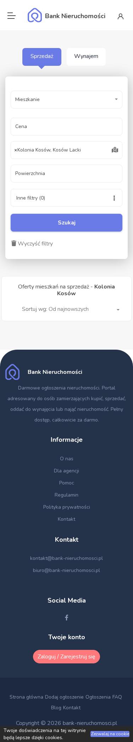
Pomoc (66, 482)
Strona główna (26, 697)
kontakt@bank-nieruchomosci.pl (66, 558)
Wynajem (86, 56)
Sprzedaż (42, 56)
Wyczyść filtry (34, 244)
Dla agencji (66, 470)
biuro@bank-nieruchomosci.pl (66, 570)
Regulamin (66, 495)
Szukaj (67, 223)
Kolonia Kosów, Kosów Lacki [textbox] (48, 150)
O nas (66, 458)
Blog (56, 707)
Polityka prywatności (66, 507)
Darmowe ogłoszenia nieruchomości (58, 388)
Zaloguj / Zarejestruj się (66, 657)
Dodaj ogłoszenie (64, 697)
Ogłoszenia (98, 697)
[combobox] (66, 150)
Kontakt (66, 519)
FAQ (117, 697)
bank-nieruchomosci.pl (90, 723)
